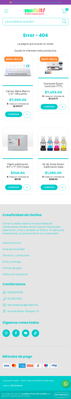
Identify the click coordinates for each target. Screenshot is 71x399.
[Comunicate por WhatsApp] (65, 383)
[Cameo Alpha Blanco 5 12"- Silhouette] (26, 114)
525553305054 (15, 292)
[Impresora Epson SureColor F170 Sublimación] (62, 107)
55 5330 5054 (14, 298)
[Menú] (6, 11)
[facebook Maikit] (16, 333)
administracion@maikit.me (22, 304)
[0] (64, 12)
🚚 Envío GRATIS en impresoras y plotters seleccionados (35, 2)
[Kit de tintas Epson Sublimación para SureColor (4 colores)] (62, 187)
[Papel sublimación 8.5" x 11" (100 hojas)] (26, 187)
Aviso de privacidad (13, 249)
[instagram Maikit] (6, 333)
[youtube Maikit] (25, 333)
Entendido (61, 395)
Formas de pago (11, 268)
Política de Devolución (15, 274)
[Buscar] (64, 21)
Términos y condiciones (15, 255)
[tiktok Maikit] (35, 333)
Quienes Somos (11, 242)
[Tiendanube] (12, 386)
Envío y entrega (11, 261)
